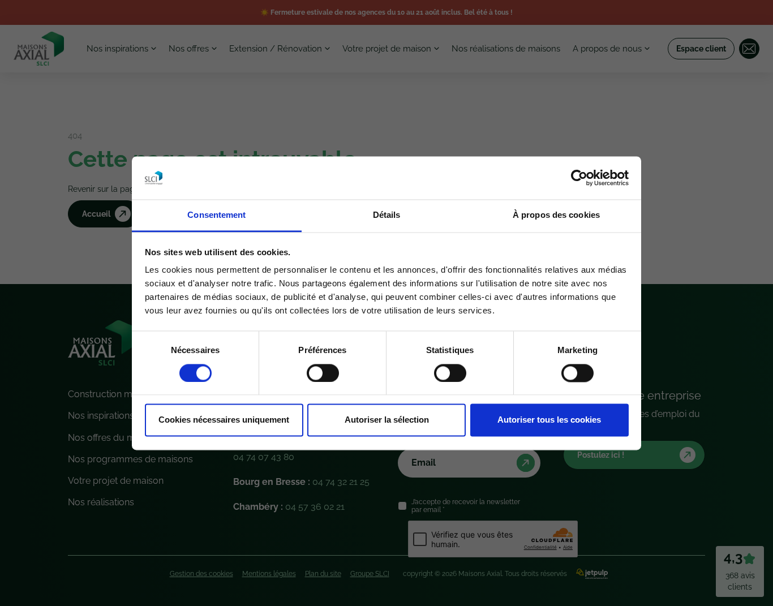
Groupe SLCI (369, 574)
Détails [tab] (387, 215)
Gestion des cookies (201, 574)
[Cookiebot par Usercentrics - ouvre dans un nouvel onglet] (579, 177)
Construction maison (111, 394)
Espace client (701, 48)
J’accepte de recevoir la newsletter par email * (465, 506)
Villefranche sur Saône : (285, 450)
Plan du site (323, 574)
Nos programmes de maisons (130, 459)
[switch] (323, 373)
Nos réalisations (101, 502)
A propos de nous (607, 49)
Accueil (96, 213)
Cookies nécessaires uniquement (223, 420)
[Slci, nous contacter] (749, 48)
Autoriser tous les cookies (549, 420)
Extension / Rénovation (275, 49)
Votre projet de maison (386, 49)
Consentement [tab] (216, 215)
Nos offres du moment (115, 437)
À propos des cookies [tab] (556, 215)
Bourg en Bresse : (301, 481)
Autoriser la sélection (387, 420)
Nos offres (189, 49)
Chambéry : (289, 506)
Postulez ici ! (600, 454)
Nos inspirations (117, 49)
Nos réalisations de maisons (506, 49)
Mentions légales (269, 574)
